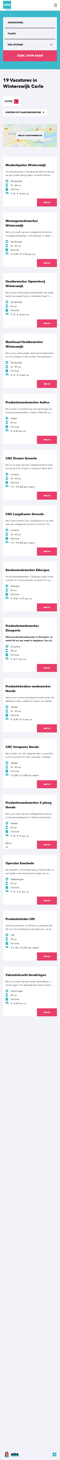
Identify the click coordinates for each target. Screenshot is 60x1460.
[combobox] (30, 33)
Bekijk (47, 202)
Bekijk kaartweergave (30, 135)
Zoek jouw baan (30, 56)
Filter (11, 101)
